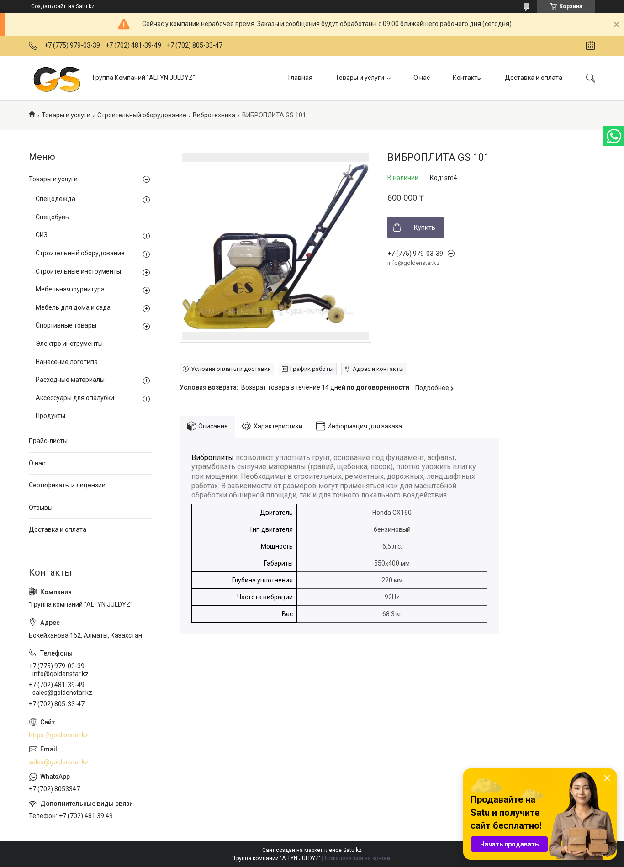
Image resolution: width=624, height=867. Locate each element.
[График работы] (590, 46)
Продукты (50, 415)
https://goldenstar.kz (59, 735)
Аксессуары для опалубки (75, 398)
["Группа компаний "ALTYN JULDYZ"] (57, 78)
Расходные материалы (70, 379)
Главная (300, 77)
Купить (424, 227)
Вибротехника (214, 115)
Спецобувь (52, 217)
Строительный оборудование (141, 115)
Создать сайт (48, 6)
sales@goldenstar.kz (59, 762)
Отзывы (41, 507)
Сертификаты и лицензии (67, 485)
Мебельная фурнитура (70, 289)
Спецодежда (55, 198)
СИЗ (42, 234)
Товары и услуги (359, 77)
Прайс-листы (48, 440)
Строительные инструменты (78, 271)
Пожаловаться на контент (358, 858)
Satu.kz (352, 850)
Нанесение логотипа (67, 361)
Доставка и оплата (533, 77)
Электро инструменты (69, 343)
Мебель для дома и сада (73, 307)
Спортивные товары (66, 325)
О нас (421, 77)
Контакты (467, 77)
